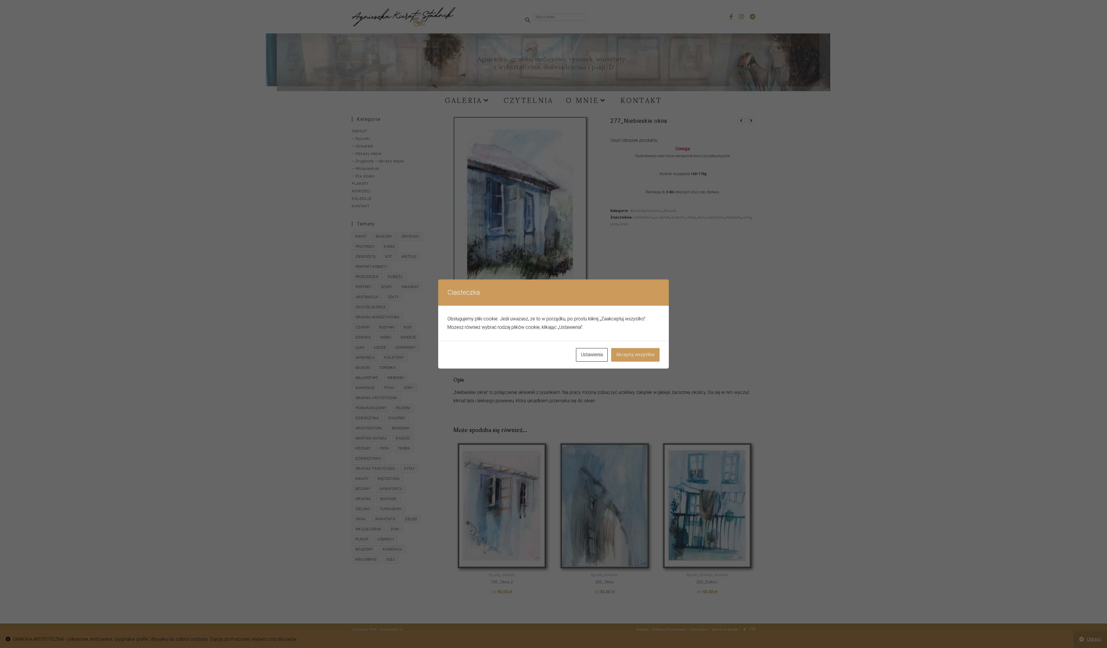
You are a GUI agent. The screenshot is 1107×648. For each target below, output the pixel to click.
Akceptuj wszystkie (635, 354)
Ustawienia (592, 354)
